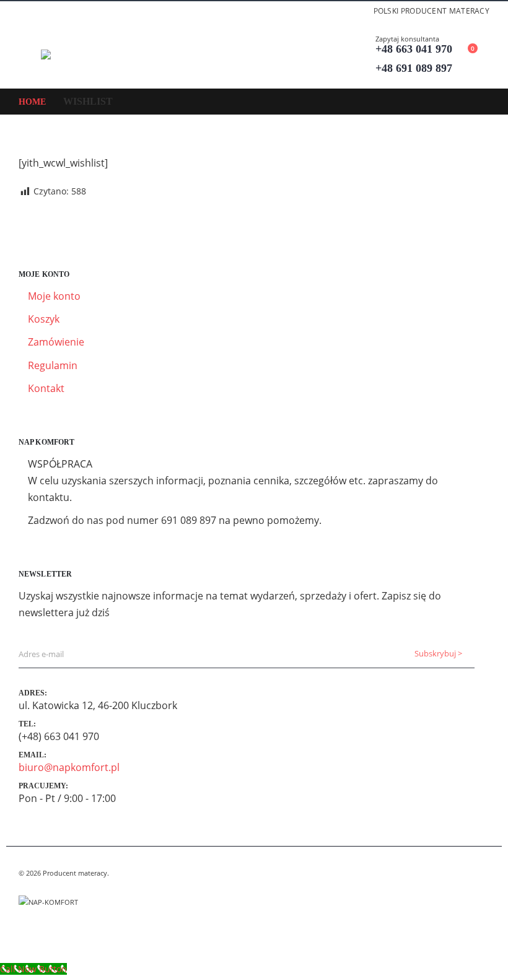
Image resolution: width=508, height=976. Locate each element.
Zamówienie (56, 342)
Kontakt (46, 388)
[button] (30, 54)
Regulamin (52, 365)
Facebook (29, 932)
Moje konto (54, 296)
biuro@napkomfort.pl (69, 767)
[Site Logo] (75, 54)
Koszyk (43, 319)
